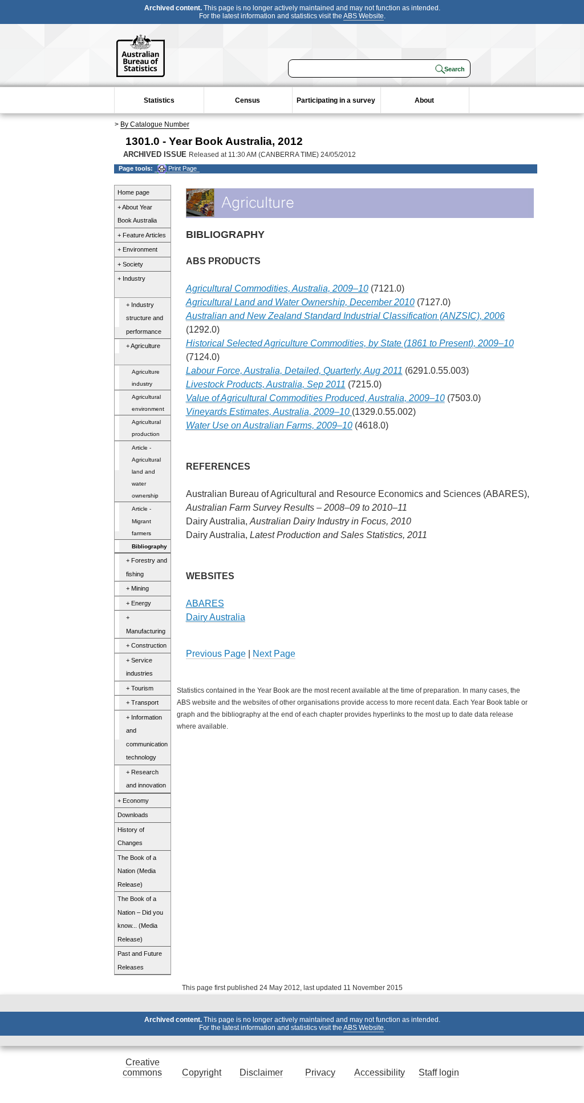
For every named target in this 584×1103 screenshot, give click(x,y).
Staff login (439, 1072)
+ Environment (137, 249)
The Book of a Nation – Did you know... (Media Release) (140, 919)
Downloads (132, 814)
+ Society (130, 264)
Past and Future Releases (139, 960)
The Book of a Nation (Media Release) (136, 871)
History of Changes (130, 836)
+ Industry (131, 278)
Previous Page (216, 653)
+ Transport (142, 702)
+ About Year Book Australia (137, 214)
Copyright (201, 1072)
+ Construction (146, 645)
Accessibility (379, 1072)
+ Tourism (139, 688)
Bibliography (149, 546)
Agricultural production (146, 428)
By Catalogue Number (154, 124)
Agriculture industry (146, 378)
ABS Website (363, 16)
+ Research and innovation (146, 779)
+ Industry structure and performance (144, 318)
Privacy (320, 1072)
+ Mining (137, 588)
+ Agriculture (143, 345)
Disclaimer (261, 1072)
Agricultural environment (148, 403)
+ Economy (133, 800)
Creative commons (142, 1067)
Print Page (182, 168)
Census (247, 100)
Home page (133, 192)
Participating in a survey (336, 100)
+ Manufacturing (145, 624)
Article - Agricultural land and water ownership (146, 472)
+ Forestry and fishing (146, 567)
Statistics (159, 100)
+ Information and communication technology (147, 737)
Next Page (274, 653)
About (424, 100)
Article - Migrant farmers (141, 521)
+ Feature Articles (141, 235)
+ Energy (138, 603)
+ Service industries (139, 667)
